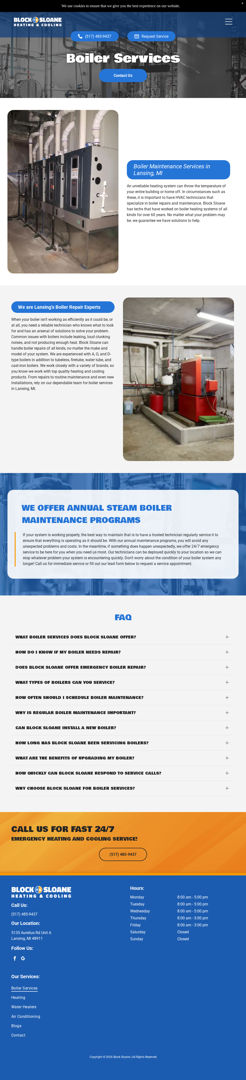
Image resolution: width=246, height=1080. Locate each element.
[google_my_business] (22, 959)
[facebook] (14, 959)
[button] (228, 21)
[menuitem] (123, 988)
